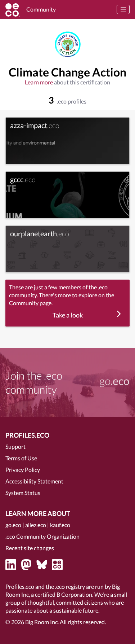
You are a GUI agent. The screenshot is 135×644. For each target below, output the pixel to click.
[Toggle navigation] (123, 9)
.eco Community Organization (42, 536)
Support (15, 446)
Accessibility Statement (34, 481)
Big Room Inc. (42, 621)
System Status (22, 492)
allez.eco (35, 524)
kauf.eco (60, 524)
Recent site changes (29, 547)
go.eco (13, 524)
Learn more (39, 82)
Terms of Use (21, 458)
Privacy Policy (22, 469)
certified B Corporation (63, 594)
